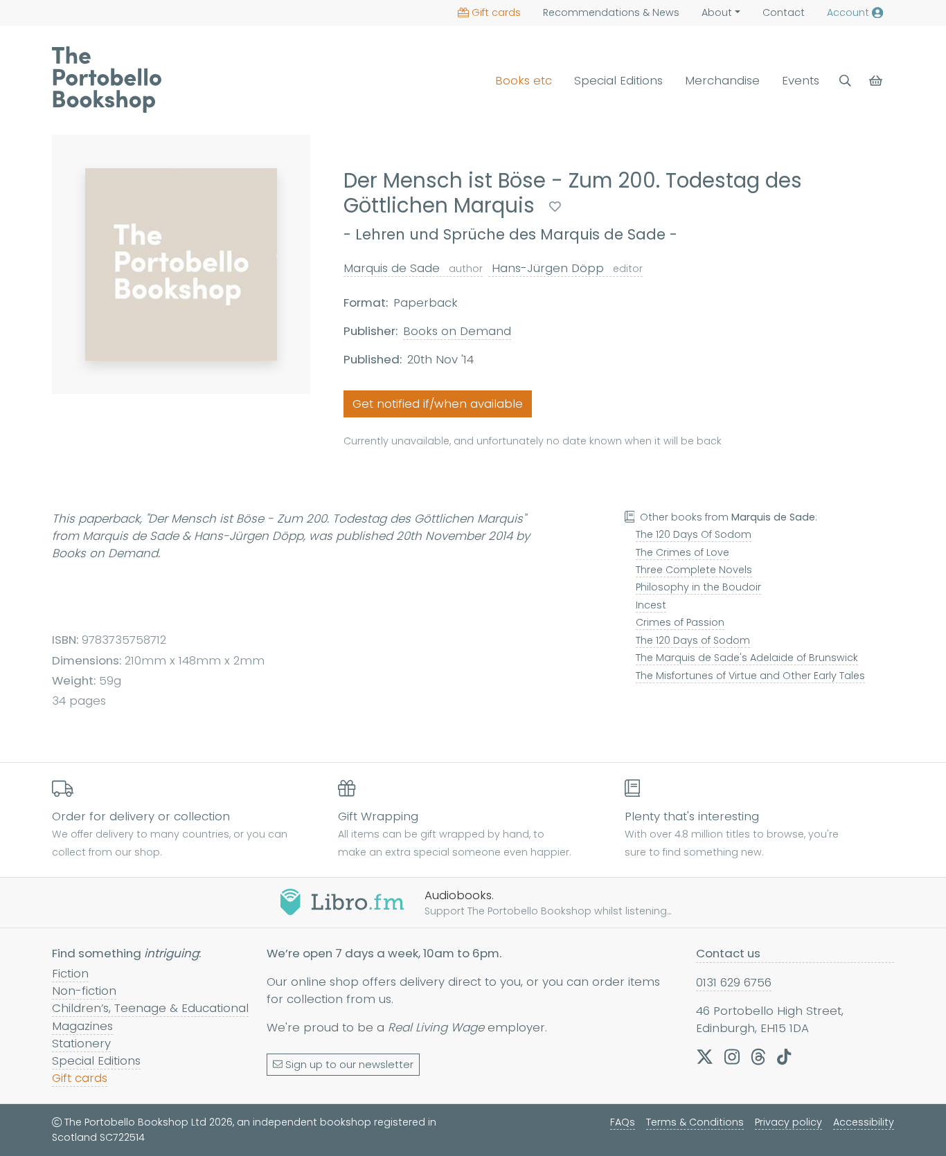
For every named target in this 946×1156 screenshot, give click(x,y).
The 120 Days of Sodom (693, 640)
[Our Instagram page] (732, 1057)
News (611, 12)
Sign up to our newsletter (349, 1065)
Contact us (728, 953)
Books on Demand (457, 331)
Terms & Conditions (695, 1122)
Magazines (82, 1026)
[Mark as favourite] (555, 206)
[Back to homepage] (106, 79)
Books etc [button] (523, 80)
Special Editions (618, 80)
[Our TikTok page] (784, 1057)
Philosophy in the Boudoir (698, 587)
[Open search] (845, 80)
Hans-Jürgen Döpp (565, 268)
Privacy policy (788, 1122)
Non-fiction (84, 990)
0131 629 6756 (733, 982)
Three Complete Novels (694, 570)
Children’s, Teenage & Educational (150, 1008)
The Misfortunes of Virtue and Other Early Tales (750, 676)
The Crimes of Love (682, 552)
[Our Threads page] (758, 1057)
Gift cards (496, 12)
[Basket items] (877, 80)
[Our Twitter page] (704, 1057)
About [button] (717, 12)
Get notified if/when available (437, 403)
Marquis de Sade (413, 268)
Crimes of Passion (680, 622)
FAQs (622, 1122)
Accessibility (863, 1122)
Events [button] (800, 80)
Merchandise (722, 80)
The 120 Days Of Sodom (693, 534)
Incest (651, 605)
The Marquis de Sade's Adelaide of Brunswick (747, 658)
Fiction (70, 973)
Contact (783, 12)
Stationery (81, 1043)
